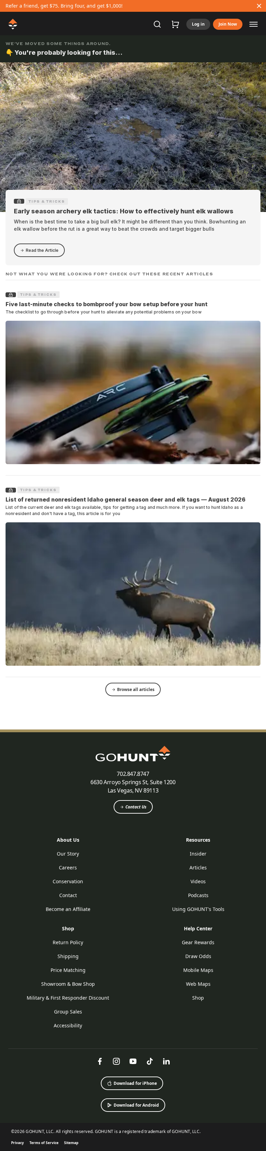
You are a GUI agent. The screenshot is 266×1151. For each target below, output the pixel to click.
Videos (198, 881)
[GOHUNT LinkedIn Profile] (166, 1061)
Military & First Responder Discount (68, 997)
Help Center (198, 928)
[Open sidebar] (253, 24)
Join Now (228, 24)
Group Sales (68, 1011)
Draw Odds (198, 956)
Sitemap (71, 1142)
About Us (68, 839)
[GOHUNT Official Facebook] (100, 1061)
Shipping (68, 956)
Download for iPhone (135, 1083)
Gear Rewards (198, 942)
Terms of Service (44, 1142)
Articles (198, 867)
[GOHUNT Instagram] (116, 1061)
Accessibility (68, 1025)
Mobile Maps (198, 970)
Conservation (68, 881)
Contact (68, 895)
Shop (68, 928)
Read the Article (42, 250)
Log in (198, 24)
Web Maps (198, 984)
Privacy (17, 1142)
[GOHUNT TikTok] (149, 1061)
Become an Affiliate (68, 909)
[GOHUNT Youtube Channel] (133, 1061)
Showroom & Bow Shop (68, 984)
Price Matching (68, 970)
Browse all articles (135, 689)
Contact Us (136, 807)
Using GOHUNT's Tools (198, 909)
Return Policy (68, 942)
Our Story (68, 853)
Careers (68, 867)
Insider (198, 853)
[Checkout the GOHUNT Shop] (175, 24)
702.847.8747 (133, 774)
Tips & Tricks (46, 201)
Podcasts (198, 895)
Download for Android (136, 1105)
